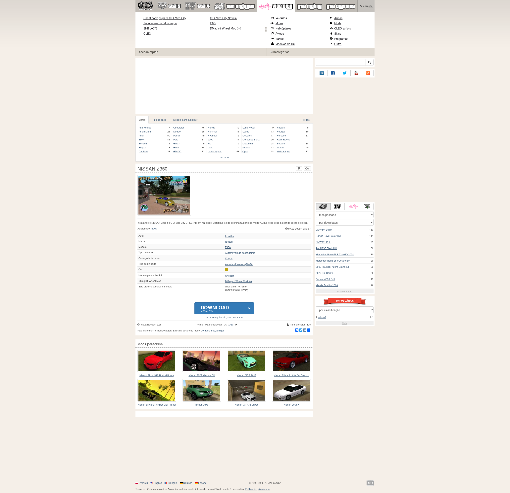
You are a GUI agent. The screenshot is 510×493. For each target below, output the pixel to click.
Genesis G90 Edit (325, 279)
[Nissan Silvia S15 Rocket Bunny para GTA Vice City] (156, 361)
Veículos (281, 18)
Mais (344, 323)
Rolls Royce (283, 139)
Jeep (210, 139)
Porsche (281, 135)
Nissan (246, 147)
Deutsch (187, 482)
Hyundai (212, 135)
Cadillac (143, 151)
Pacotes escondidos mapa (160, 23)
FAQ (213, 23)
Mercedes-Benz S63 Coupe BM (333, 260)
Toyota (280, 147)
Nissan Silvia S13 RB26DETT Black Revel (157, 405)
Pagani (281, 127)
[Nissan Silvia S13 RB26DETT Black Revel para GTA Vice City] (156, 390)
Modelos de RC (285, 44)
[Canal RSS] (368, 73)
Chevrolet (178, 127)
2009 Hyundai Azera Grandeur (332, 266)
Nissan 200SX (291, 404)
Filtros (306, 119)
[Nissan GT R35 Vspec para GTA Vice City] (246, 390)
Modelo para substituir (185, 119)
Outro (337, 44)
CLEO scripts (342, 28)
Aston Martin (145, 131)
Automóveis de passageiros (240, 253)
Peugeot (281, 131)
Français (172, 482)
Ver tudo (224, 157)
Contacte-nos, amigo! (212, 330)
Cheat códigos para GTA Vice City (164, 18)
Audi (141, 135)
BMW (141, 139)
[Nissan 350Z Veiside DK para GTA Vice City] (201, 361)
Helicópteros (283, 28)
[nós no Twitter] (344, 73)
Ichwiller (229, 236)
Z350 (228, 247)
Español (202, 482)
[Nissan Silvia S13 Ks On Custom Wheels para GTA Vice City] (291, 361)
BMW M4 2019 (324, 229)
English (158, 482)
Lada (210, 147)
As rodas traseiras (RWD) (239, 264)
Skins (337, 33)
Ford (175, 139)
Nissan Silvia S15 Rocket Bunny (156, 375)
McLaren (247, 135)
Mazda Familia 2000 (327, 285)
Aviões (280, 33)
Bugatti (142, 147)
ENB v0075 (150, 28)
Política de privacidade (257, 489)
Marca (142, 119)
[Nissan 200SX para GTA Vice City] (291, 390)
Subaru (281, 143)
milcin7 (322, 317)
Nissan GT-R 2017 (246, 375)
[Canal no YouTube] (356, 73)
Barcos (280, 39)
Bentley (143, 143)
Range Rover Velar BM (328, 235)
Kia (209, 143)
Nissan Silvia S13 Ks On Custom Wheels (291, 375)
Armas (338, 18)
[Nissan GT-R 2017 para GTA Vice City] (246, 361)
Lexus (245, 131)
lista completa (344, 291)
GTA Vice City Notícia (223, 18)
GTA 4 (176, 147)
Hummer (212, 131)
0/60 (231, 324)
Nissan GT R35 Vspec (246, 404)
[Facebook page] (333, 73)
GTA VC (177, 151)
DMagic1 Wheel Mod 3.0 (225, 28)
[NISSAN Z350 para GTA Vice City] (164, 195)
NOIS (154, 228)
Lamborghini (215, 151)
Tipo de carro (159, 119)
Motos (279, 23)
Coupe (228, 258)
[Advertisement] (224, 86)
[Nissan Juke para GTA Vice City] (201, 390)
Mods (337, 23)
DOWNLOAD (215, 308)
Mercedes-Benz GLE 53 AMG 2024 (335, 254)
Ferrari (176, 135)
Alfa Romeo (145, 127)
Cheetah (229, 276)
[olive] (226, 269)
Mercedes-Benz (251, 139)
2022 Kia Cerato (324, 272)
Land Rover (248, 127)
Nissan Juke (201, 404)
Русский (143, 482)
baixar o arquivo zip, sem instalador (224, 317)
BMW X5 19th (323, 242)
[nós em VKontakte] (321, 73)
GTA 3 (176, 143)
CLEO (147, 33)
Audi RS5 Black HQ (326, 248)
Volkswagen (283, 151)
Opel (245, 151)
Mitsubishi (247, 143)
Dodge (177, 131)
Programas (341, 39)
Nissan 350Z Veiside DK (202, 375)
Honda (211, 127)
